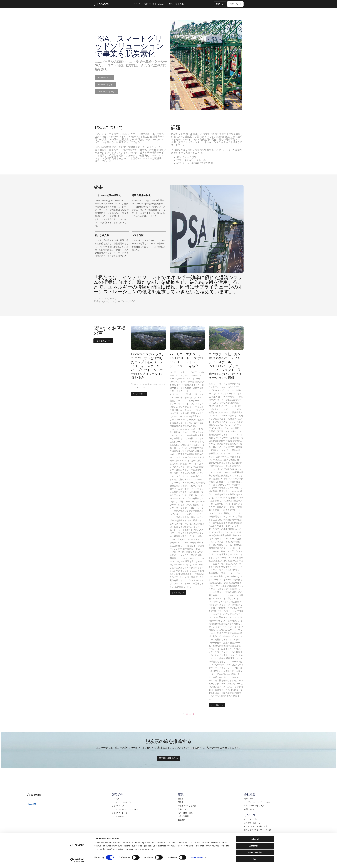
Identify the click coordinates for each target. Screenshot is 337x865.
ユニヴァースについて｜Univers (148, 4)
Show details (197, 857)
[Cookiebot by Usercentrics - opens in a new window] (77, 860)
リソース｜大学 (176, 4)
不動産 (180, 802)
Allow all (255, 839)
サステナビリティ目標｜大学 (255, 826)
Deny (255, 859)
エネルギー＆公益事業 (187, 806)
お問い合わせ (249, 809)
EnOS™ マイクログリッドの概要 (125, 809)
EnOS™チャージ (118, 816)
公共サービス (183, 809)
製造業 (180, 799)
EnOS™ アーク (118, 806)
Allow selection (255, 852)
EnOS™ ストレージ (120, 813)
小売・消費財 (183, 816)
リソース (250, 815)
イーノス (115, 799)
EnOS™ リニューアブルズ (122, 802)
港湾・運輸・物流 (185, 813)
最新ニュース (249, 799)
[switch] (136, 857)
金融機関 (181, 820)
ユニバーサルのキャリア (254, 806)
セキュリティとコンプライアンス (257, 830)
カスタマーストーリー (253, 823)
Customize (253, 846)
